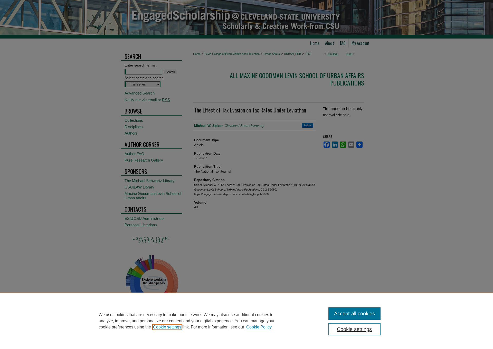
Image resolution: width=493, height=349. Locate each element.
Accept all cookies (354, 313)
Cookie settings (167, 327)
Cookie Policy (259, 327)
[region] (246, 321)
